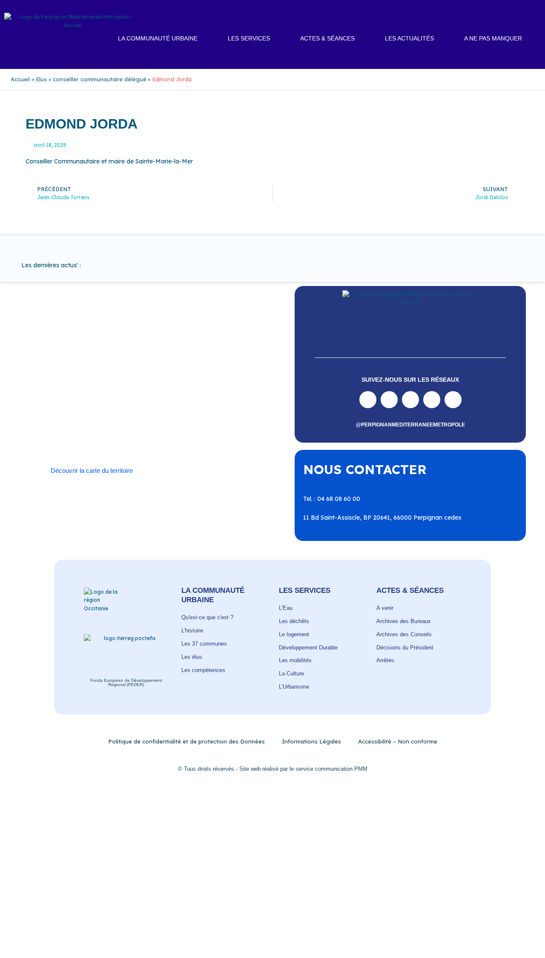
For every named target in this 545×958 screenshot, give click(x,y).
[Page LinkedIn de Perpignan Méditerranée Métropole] (431, 399)
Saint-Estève (94, 414)
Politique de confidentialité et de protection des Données (186, 741)
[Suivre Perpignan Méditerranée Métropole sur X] (453, 399)
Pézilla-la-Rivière (142, 405)
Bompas (101, 379)
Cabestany (135, 379)
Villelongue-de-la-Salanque (180, 430)
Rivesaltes (54, 414)
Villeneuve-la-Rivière (109, 439)
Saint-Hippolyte (198, 414)
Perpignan (54, 405)
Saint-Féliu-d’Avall (144, 414)
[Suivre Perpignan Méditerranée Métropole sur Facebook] (367, 399)
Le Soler (143, 396)
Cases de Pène (93, 388)
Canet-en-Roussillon (186, 379)
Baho (48, 379)
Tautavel (52, 430)
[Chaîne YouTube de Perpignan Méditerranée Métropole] (410, 399)
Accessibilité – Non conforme (397, 741)
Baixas (72, 379)
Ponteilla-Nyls (227, 405)
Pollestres (186, 405)
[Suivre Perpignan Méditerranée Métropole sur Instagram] (389, 399)
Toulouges (120, 430)
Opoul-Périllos (236, 396)
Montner (198, 396)
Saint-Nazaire (135, 422)
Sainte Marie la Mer (189, 422)
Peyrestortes (94, 405)
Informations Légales (311, 741)
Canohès (52, 388)
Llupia (170, 396)
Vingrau (156, 439)
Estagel (72, 396)
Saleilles (235, 422)
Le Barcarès (107, 396)
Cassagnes (136, 388)
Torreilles (86, 430)
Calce (229, 379)
